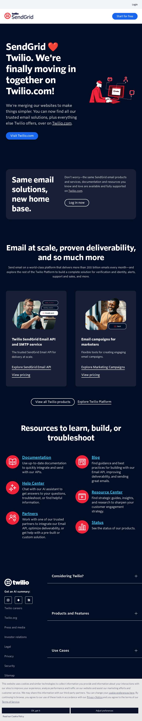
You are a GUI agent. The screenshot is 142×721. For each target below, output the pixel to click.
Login (135, 4)
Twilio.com (62, 123)
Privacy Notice (95, 697)
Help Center (33, 483)
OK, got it (35, 710)
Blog (96, 457)
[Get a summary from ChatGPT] (8, 600)
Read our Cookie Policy (13, 716)
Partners (30, 513)
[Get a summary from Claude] (29, 600)
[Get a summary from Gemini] (18, 600)
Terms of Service (10, 701)
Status (98, 522)
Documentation (36, 457)
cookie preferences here (121, 692)
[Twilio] (18, 16)
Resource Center (107, 492)
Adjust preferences (104, 710)
